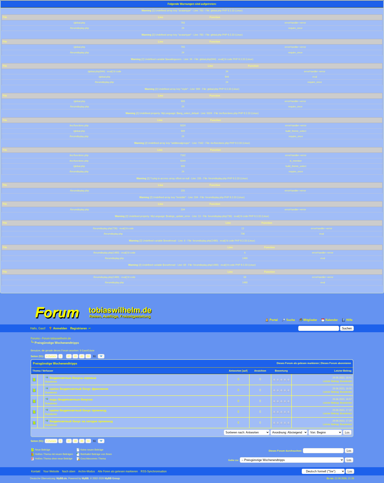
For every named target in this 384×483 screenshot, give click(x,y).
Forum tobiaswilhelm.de (56, 338)
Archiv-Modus (86, 471)
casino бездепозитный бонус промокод (78, 410)
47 (69, 356)
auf (245, 370)
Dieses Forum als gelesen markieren (298, 363)
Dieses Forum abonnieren (336, 363)
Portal (274, 320)
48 (75, 356)
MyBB (85, 478)
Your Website (51, 471)
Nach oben (68, 471)
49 (81, 356)
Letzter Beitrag (343, 370)
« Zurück (51, 356)
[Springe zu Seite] (101, 356)
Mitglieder (310, 320)
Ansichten (260, 370)
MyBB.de (61, 478)
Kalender (332, 320)
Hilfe (349, 320)
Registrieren (78, 328)
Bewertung (281, 370)
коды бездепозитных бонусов (71, 399)
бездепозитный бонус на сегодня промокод (81, 421)
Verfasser (47, 370)
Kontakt (35, 471)
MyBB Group (112, 478)
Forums (35, 338)
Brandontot (51, 381)
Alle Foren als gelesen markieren (118, 471)
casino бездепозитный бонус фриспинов (79, 388)
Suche (290, 320)
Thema (36, 370)
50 (88, 356)
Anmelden (60, 328)
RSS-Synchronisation (154, 471)
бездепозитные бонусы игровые (73, 378)
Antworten (235, 370)
